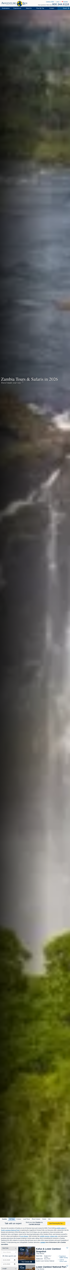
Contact (51, 8)
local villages (24, 1236)
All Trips (11, 1219)
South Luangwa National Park (10, 1230)
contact (42, 1242)
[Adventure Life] (14, 3)
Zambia (4, 1219)
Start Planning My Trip (55, 1223)
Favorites (65, 1)
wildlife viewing (44, 1236)
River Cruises (36, 1219)
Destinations (6, 8)
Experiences (17, 8)
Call (34, 1224)
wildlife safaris (60, 1228)
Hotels (44, 1219)
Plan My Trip (40, 8)
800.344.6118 (60, 4)
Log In (57, 1)
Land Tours (26, 1219)
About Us (29, 8)
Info (49, 1219)
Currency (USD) (50, 1)
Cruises (18, 1219)
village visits (53, 1236)
